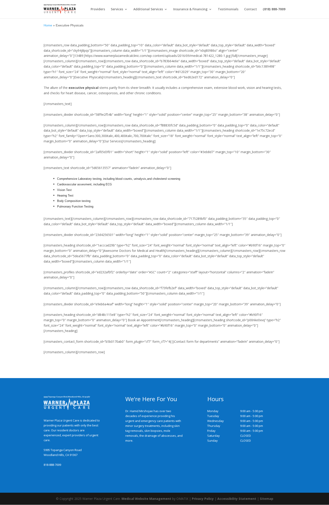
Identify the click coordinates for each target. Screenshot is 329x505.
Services (117, 9)
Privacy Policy (203, 498)
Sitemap (266, 498)
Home (48, 25)
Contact (250, 9)
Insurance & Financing (190, 9)
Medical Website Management (146, 498)
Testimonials (228, 9)
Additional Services (148, 9)
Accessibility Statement (236, 498)
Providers (98, 9)
